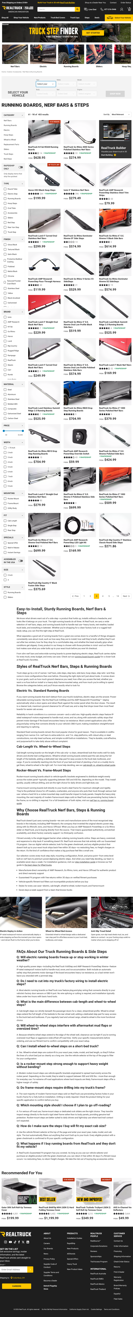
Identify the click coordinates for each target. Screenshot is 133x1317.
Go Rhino (11, 331)
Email (2, 1265)
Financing (118, 1251)
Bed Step (11, 222)
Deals (97, 18)
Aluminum (12, 394)
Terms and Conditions (111, 1309)
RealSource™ (95, 1241)
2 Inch (10, 452)
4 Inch (10, 462)
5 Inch (10, 467)
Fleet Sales (118, 1299)
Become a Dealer (50, 1281)
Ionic (10, 317)
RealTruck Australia (98, 1274)
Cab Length (12, 521)
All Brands (71, 1254)
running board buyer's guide (87, 656)
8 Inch (10, 481)
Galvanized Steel (14, 414)
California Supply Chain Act (79, 1309)
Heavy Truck (72, 1264)
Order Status (126, 3)
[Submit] (30, 1269)
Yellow (10, 293)
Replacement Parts (11, 144)
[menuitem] (5, 17)
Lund (10, 341)
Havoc (10, 336)
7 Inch (10, 476)
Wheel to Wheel (10, 140)
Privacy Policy (49, 1259)
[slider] (4, 431)
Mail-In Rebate (13, 548)
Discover (5, 24)
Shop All (5, 18)
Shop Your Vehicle (21, 18)
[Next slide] (128, 1199)
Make (59, 80)
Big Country (12, 346)
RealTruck (12, 360)
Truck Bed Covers (58, 18)
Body (38, 89)
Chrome (11, 276)
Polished (11, 266)
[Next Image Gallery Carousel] (128, 56)
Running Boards (10, 125)
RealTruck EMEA (97, 1279)
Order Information (121, 1246)
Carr (9, 370)
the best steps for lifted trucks (38, 865)
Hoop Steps (8, 135)
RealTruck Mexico (97, 1284)
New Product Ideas (74, 1269)
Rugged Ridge (13, 351)
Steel (10, 390)
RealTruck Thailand (98, 1289)
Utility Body (12, 508)
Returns (117, 1267)
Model (79, 80)
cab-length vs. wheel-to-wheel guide (99, 765)
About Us (47, 1238)
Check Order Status (121, 1262)
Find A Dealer (119, 1272)
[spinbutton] (6, 435)
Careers (47, 1243)
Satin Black (12, 254)
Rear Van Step (13, 227)
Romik (10, 375)
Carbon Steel (13, 418)
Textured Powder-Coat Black (14, 282)
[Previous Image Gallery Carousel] (4, 56)
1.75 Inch (11, 448)
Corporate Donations (98, 1246)
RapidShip (71, 1243)
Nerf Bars (7, 120)
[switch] (13, 167)
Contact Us (118, 1241)
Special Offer (13, 543)
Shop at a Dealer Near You (95, 3)
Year (37, 80)
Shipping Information (122, 1256)
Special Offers (72, 1259)
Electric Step (13, 194)
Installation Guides (74, 1238)
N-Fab (10, 327)
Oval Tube (12, 208)
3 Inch (10, 457)
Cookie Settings (96, 1309)
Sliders (6, 149)
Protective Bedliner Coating (14, 260)
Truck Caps (74, 18)
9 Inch (10, 486)
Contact (113, 3)
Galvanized (12, 303)
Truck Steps (8, 154)
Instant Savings (14, 552)
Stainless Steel (13, 288)
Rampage (11, 355)
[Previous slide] (4, 1199)
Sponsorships (95, 1256)
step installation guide (85, 862)
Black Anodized (14, 298)
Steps (87, 18)
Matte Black (12, 271)
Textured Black (13, 249)
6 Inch (10, 472)
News (46, 1254)
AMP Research (13, 322)
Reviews (93, 1251)
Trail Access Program (98, 1262)
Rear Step (11, 530)
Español (117, 1294)
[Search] (77, 9)
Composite (12, 409)
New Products (39, 18)
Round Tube (12, 189)
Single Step (12, 525)
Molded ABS (12, 404)
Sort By (106, 114)
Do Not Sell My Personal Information (54, 1309)
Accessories (12, 213)
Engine (79, 89)
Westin (10, 365)
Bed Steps (8, 159)
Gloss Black (12, 245)
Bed (58, 89)
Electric (7, 130)
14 (118, 596)
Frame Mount (13, 503)
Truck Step (12, 232)
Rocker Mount (13, 499)
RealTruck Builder (67, 3)
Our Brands (48, 1248)
